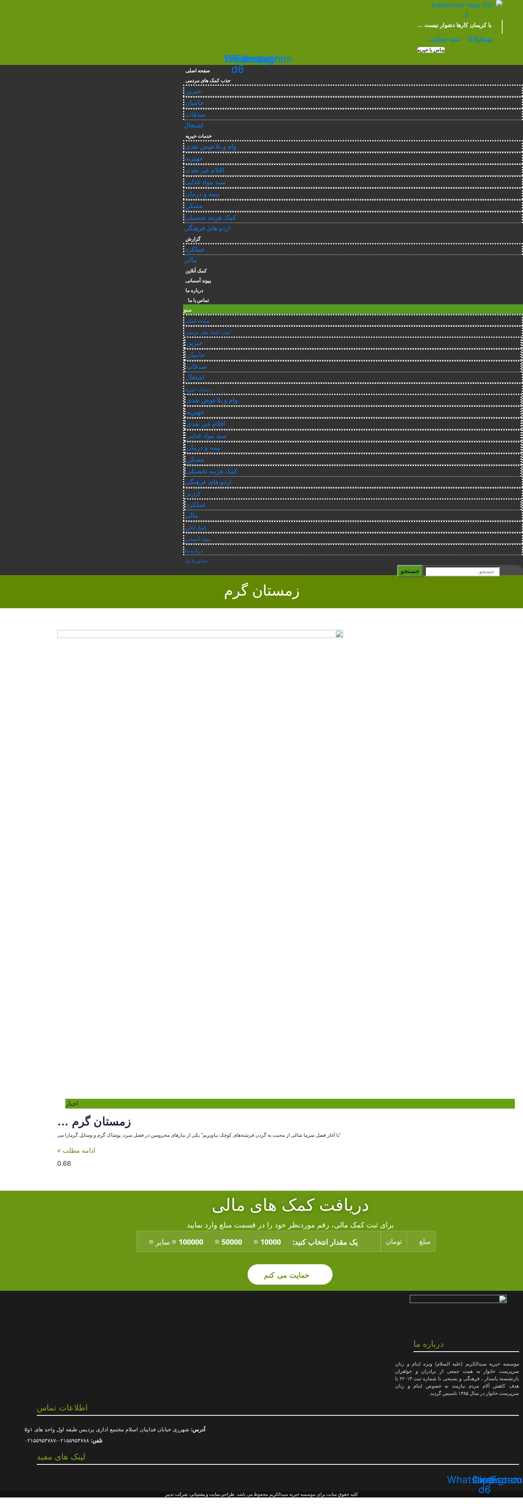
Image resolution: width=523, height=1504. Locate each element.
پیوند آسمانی (198, 280)
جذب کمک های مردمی (208, 80)
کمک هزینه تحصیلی (210, 217)
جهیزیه (194, 158)
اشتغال (193, 125)
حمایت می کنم (288, 1275)
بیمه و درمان (202, 193)
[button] (431, 50)
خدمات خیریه (199, 136)
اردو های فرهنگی (207, 228)
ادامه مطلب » (76, 1150)
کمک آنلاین (196, 271)
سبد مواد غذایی (205, 182)
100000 (191, 1241)
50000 (231, 1241)
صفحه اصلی (198, 71)
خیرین (193, 90)
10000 (270, 1241)
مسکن (194, 205)
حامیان (194, 102)
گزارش (193, 239)
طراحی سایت (222, 1494)
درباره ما (194, 290)
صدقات (195, 114)
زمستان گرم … (94, 1121)
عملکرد (195, 249)
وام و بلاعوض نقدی (211, 146)
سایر (163, 1241)
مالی (190, 260)
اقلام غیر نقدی (204, 170)
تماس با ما (197, 300)
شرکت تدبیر (176, 1494)
